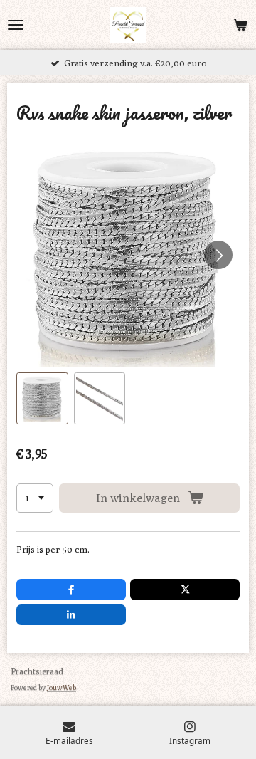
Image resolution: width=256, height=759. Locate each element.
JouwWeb (61, 687)
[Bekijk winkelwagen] (240, 25)
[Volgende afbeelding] (218, 255)
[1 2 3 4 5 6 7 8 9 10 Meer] (34, 498)
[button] (42, 398)
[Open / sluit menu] (15, 25)
